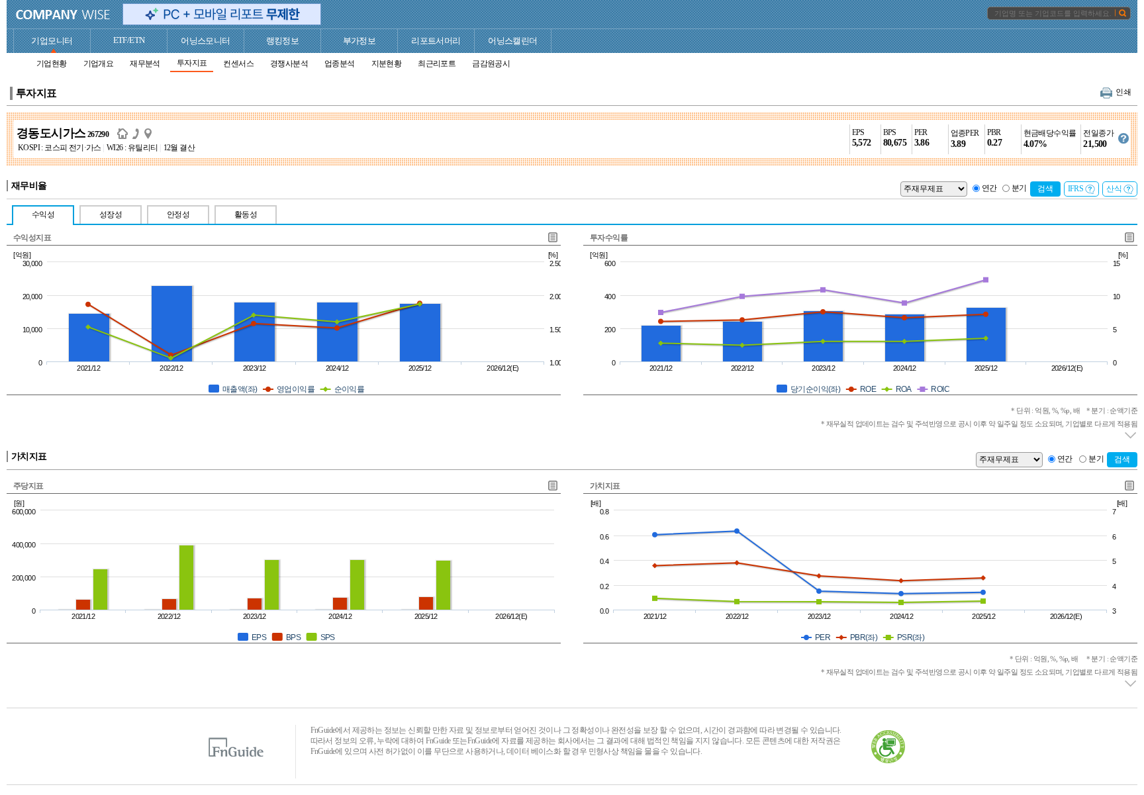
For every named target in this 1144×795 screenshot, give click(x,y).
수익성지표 (32, 237)
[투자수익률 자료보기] (1128, 237)
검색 (1045, 188)
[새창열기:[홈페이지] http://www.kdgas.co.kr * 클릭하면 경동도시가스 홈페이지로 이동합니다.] (124, 133)
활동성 (245, 214)
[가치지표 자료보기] (1128, 486)
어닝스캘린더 (512, 41)
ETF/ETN (129, 40)
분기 (1019, 188)
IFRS (1076, 188)
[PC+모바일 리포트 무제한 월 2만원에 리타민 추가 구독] (221, 14)
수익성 (43, 214)
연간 (989, 188)
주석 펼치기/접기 (1131, 435)
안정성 (178, 214)
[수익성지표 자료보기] (552, 237)
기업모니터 (51, 41)
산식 (1113, 188)
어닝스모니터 (205, 41)
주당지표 (28, 486)
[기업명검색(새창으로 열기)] (1122, 12)
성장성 (110, 214)
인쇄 (1123, 92)
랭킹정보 (282, 41)
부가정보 (359, 41)
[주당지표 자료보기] (552, 486)
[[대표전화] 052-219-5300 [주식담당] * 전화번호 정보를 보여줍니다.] (138, 133)
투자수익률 (609, 237)
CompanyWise (63, 14)
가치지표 (605, 486)
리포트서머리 (435, 41)
